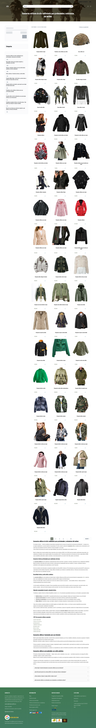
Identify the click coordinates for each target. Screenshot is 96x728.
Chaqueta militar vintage (61, 79)
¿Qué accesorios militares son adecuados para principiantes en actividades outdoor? (50, 680)
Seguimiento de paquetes (83, 1)
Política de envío (32, 698)
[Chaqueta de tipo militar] (41, 348)
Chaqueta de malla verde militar (81, 360)
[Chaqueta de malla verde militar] (81, 348)
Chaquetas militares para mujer (61, 163)
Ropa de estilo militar (41, 107)
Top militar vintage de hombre (81, 79)
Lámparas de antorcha (37, 621)
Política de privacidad (33, 700)
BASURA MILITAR (36, 623)
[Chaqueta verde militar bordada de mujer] (61, 292)
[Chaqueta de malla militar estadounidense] (61, 376)
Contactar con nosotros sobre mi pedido (13, 708)
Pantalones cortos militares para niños (61, 51)
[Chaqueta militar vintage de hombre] (41, 264)
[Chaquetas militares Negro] (61, 180)
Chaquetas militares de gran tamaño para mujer (81, 163)
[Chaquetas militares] (41, 123)
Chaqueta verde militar (81, 304)
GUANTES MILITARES (37, 619)
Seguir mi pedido (8, 706)
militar (84, 577)
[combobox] (47, 6)
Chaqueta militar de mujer (40, 51)
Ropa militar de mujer (81, 107)
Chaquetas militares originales (41, 192)
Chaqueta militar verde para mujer (81, 276)
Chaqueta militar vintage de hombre (41, 276)
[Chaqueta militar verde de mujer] (61, 264)
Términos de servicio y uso (34, 705)
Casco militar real (81, 51)
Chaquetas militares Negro (61, 192)
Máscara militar (36, 628)
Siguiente (87, 538)
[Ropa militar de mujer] (81, 95)
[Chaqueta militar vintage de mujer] (41, 67)
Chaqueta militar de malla (41, 388)
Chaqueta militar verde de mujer (61, 276)
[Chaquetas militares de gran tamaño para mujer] (81, 151)
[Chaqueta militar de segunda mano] (81, 376)
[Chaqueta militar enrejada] (61, 404)
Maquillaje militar (36, 626)
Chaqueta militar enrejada (61, 416)
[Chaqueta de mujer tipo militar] (41, 320)
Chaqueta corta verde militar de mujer (40, 304)
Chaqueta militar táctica (81, 499)
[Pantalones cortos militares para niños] (61, 39)
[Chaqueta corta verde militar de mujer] (41, 292)
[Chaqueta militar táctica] (81, 487)
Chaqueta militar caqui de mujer (81, 471)
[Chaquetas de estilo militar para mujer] (81, 123)
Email (90, 1)
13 (70, 539)
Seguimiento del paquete (57, 698)
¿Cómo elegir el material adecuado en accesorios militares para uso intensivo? (49, 667)
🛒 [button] (45, 55)
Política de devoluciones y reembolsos (37, 702)
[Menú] (90, 6)
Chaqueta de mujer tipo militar (41, 332)
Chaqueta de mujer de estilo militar (61, 332)
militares (74, 546)
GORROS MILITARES (36, 629)
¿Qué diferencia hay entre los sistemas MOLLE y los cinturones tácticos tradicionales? (50, 672)
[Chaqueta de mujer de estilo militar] (61, 320)
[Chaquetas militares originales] (41, 180)
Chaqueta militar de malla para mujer (41, 444)
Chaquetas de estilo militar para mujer (81, 135)
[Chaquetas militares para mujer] (61, 151)
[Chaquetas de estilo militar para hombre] (61, 123)
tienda (58, 593)
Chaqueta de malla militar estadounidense (61, 388)
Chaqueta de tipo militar (41, 360)
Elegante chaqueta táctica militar (61, 499)
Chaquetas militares (41, 135)
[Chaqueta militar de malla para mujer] (41, 431)
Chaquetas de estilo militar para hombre (61, 135)
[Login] (84, 6)
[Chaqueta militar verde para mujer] (81, 264)
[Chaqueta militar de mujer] (41, 39)
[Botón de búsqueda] (71, 6)
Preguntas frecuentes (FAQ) (57, 696)
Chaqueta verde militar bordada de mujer (61, 304)
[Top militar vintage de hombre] (81, 67)
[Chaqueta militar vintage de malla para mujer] (81, 235)
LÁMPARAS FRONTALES (37, 625)
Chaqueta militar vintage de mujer (41, 79)
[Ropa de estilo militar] (41, 95)
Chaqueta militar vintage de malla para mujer (81, 248)
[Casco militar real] (81, 39)
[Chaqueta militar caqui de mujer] (81, 459)
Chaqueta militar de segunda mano (81, 388)
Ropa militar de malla (61, 107)
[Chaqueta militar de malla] (41, 376)
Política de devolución (56, 702)
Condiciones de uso (55, 700)
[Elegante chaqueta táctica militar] (61, 487)
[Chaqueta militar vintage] (61, 67)
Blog (30, 696)
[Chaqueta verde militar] (81, 292)
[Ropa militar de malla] (61, 95)
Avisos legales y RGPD (33, 707)
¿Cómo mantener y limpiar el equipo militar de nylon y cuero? (46, 676)
